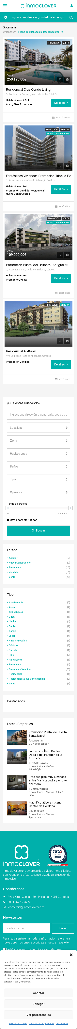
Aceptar (38, 993)
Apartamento (16, 602)
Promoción (53, 43)
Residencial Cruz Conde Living (28, 89)
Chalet (12, 621)
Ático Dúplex (16, 612)
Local (12, 636)
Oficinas (13, 645)
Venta (66, 43)
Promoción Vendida (20, 669)
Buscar (40, 530)
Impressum (62, 1023)
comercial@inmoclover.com (26, 907)
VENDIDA (65, 305)
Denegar (39, 1004)
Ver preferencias (38, 1015)
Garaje (12, 631)
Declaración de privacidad (41, 1023)
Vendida (65, 129)
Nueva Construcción (20, 562)
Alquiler (13, 558)
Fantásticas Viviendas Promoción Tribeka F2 (38, 176)
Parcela (13, 650)
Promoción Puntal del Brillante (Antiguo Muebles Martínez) (38, 265)
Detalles (59, 102)
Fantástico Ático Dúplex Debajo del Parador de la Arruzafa (45, 755)
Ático (12, 607)
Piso (11, 655)
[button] (71, 955)
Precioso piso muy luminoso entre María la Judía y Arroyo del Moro (48, 780)
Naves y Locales (18, 640)
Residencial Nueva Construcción (27, 678)
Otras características (23, 520)
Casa (12, 616)
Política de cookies (18, 1023)
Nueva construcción (58, 134)
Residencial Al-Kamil (21, 351)
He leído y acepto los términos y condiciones (34, 949)
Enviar (63, 928)
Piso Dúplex (15, 659)
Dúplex (12, 626)
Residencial (15, 674)
